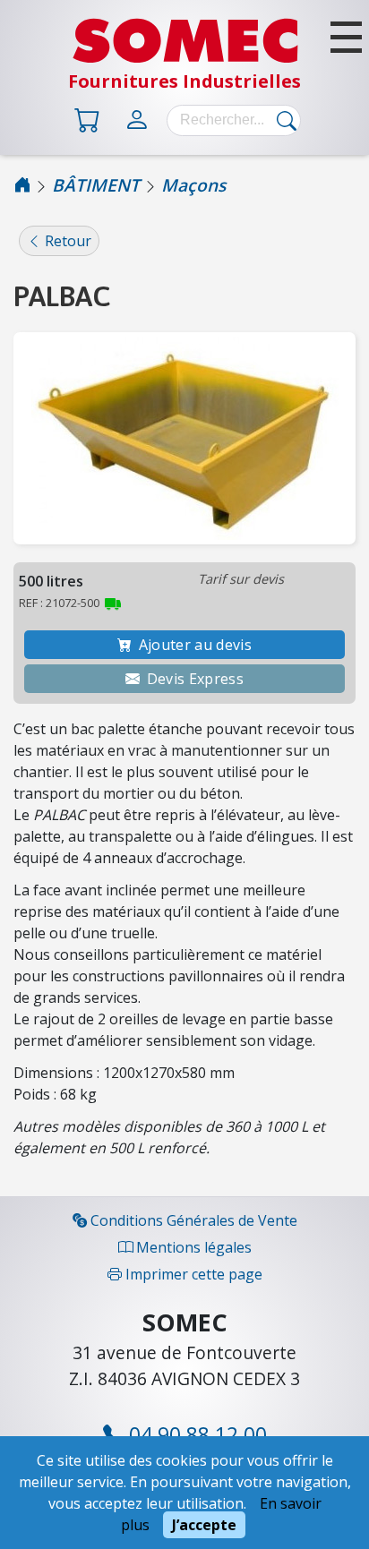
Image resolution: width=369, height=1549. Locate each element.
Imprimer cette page (192, 1274)
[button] (346, 37)
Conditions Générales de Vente (192, 1220)
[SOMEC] (184, 57)
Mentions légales (192, 1247)
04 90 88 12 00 (195, 1434)
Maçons (193, 185)
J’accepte (204, 1525)
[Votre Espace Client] (140, 118)
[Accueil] (21, 185)
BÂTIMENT (96, 185)
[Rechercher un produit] (282, 120)
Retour (66, 241)
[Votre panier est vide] (90, 118)
